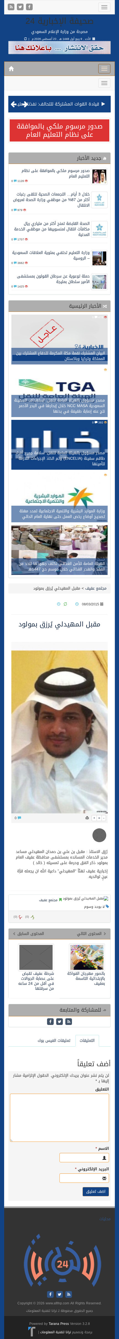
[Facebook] (29, 7)
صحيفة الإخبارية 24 (59, 21)
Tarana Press (59, 1324)
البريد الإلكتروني (92, 1169)
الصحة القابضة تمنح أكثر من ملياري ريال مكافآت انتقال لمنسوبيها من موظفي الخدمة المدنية (52, 229)
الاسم (102, 1149)
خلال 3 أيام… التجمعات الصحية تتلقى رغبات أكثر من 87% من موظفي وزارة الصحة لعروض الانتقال (51, 200)
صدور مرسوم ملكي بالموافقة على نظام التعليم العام (60, 130)
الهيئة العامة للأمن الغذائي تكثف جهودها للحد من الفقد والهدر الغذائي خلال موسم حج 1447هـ (62, 566)
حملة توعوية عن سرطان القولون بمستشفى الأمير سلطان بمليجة (53, 279)
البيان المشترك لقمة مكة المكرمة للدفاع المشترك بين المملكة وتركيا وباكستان (60, 356)
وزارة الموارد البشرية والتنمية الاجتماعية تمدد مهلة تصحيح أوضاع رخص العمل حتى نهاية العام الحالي (62, 513)
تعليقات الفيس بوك (54, 1040)
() (15, 917)
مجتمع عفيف (96, 588)
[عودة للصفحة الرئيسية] (62, 1260)
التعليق (102, 1089)
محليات (105, 1219)
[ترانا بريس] (32, 1332)
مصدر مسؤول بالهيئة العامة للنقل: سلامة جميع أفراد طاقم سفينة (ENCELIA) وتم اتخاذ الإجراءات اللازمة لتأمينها (60, 458)
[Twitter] (20, 7)
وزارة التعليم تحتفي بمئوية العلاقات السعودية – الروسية (51, 255)
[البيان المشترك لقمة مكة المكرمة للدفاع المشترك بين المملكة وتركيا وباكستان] (59, 340)
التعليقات (87, 1040)
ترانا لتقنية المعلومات (55, 1332)
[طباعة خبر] (87, 818)
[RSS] (11, 7)
